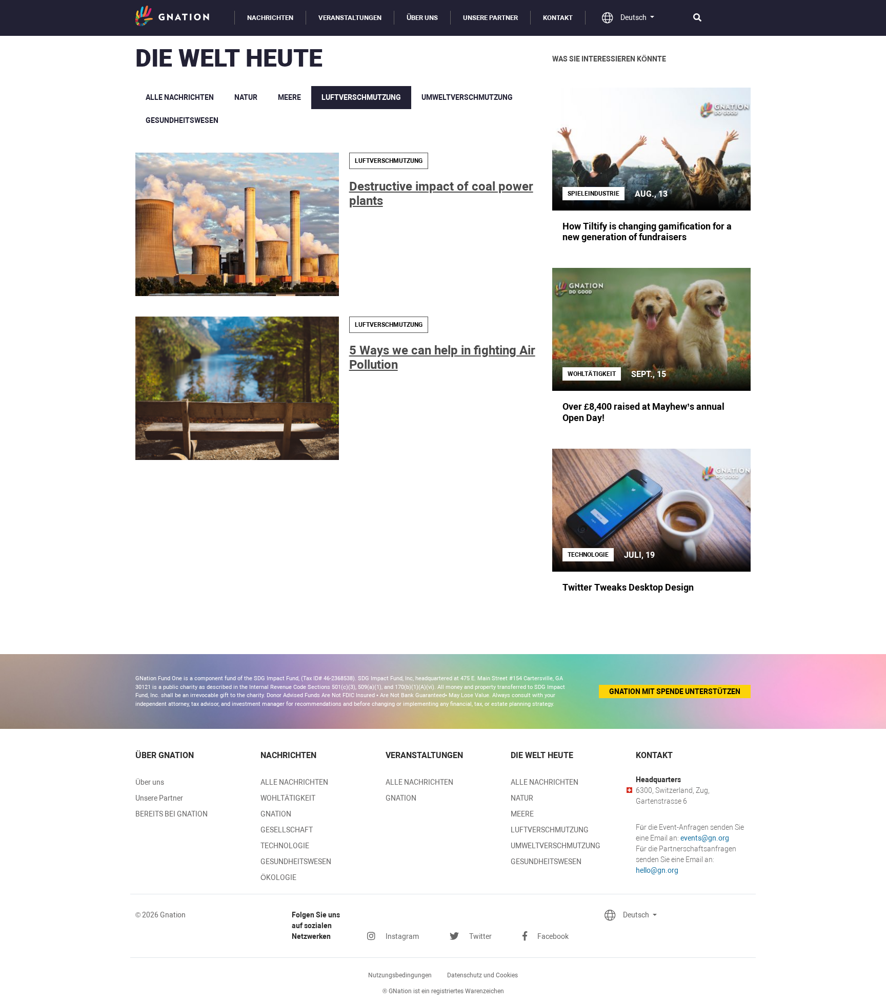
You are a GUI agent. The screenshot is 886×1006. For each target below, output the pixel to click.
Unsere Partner (490, 18)
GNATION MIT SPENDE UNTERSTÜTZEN (674, 691)
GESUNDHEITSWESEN (182, 120)
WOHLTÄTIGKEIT (287, 798)
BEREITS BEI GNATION (171, 814)
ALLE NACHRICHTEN (180, 97)
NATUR (245, 97)
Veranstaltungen (349, 18)
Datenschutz (482, 975)
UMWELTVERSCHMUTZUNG (467, 97)
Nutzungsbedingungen (400, 975)
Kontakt (558, 18)
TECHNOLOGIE (284, 846)
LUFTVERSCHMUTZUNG (361, 97)
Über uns (422, 18)
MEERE (289, 97)
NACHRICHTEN (270, 18)
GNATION (275, 814)
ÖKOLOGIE (278, 877)
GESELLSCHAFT (286, 830)
